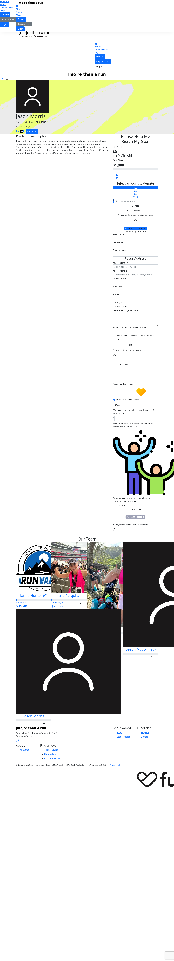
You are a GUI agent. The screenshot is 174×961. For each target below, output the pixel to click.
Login (20, 28)
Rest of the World (52, 758)
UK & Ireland (50, 754)
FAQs (18, 15)
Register (145, 732)
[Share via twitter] (19, 131)
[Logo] (30, 2)
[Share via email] (21, 131)
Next (130, 344)
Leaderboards (123, 736)
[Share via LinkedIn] (24, 131)
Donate (21, 19)
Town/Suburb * (120, 278)
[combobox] (135, 306)
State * (116, 294)
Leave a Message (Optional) (126, 310)
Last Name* (118, 242)
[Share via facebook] (16, 131)
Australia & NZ (51, 749)
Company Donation (136, 231)
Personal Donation (136, 228)
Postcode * (118, 286)
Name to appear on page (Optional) (130, 327)
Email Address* (120, 250)
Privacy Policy (115, 764)
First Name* (118, 234)
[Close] (7, 79)
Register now (24, 24)
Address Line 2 (120, 270)
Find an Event (22, 12)
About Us (24, 749)
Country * (117, 302)
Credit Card (122, 364)
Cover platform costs (123, 384)
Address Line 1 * (120, 262)
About (19, 9)
